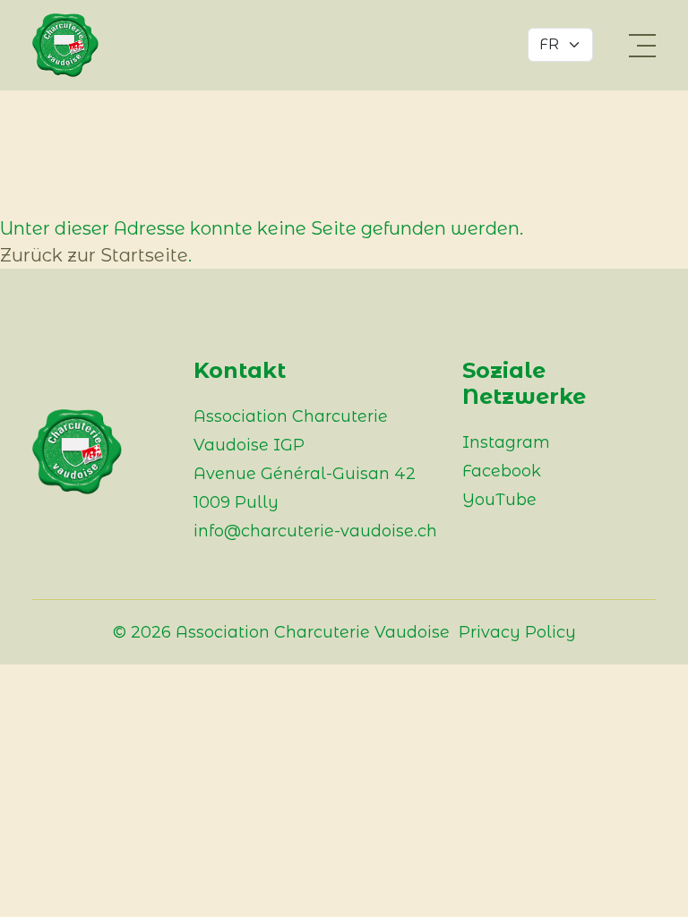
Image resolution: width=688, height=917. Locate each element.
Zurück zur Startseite (94, 255)
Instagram (506, 442)
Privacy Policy (517, 632)
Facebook (501, 471)
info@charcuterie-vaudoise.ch (315, 531)
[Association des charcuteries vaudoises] (77, 45)
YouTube (499, 500)
